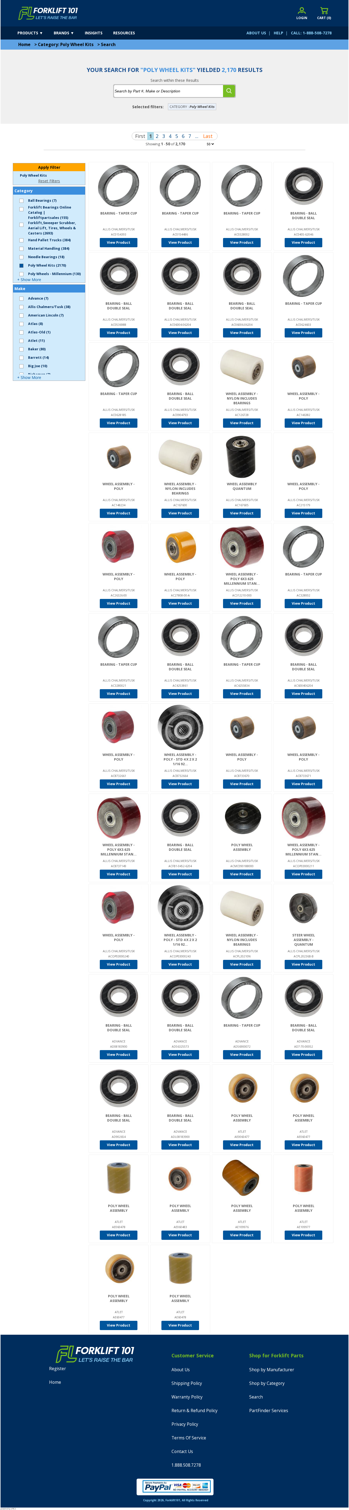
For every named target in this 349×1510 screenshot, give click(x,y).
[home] (48, 13)
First (140, 136)
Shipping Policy (187, 1383)
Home (24, 44)
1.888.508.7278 (186, 1465)
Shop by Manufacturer (271, 1370)
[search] (229, 91)
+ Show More (29, 279)
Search (108, 44)
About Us (181, 1370)
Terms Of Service (189, 1438)
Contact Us (182, 1451)
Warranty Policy (187, 1397)
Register (57, 1369)
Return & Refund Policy (195, 1410)
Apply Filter (49, 167)
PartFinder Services (268, 1410)
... (196, 136)
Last (208, 136)
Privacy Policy (185, 1424)
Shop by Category (267, 1383)
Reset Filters (49, 180)
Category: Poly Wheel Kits (66, 44)
